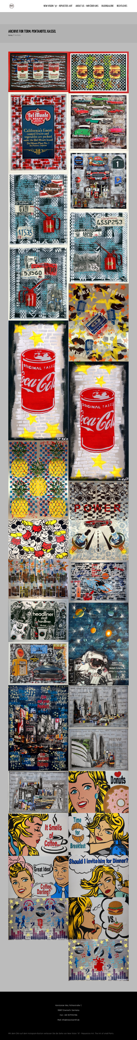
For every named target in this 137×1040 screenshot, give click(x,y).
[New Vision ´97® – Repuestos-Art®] (11, 6)
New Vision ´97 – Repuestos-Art (58, 6)
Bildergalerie (108, 6)
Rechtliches (122, 6)
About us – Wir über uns (87, 6)
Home (10, 35)
